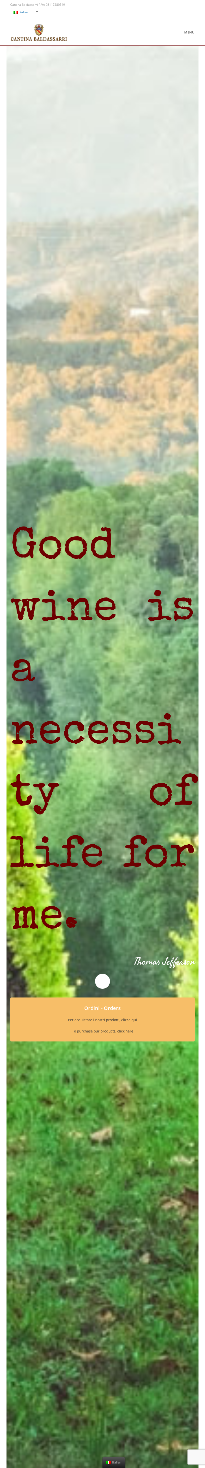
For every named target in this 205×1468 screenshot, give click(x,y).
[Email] (192, 9)
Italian (23, 12)
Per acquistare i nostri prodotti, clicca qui (102, 1019)
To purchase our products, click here (102, 1031)
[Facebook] (185, 9)
